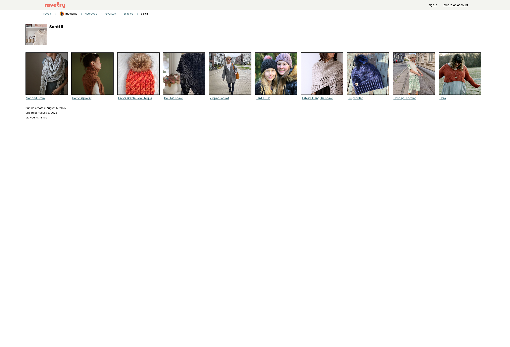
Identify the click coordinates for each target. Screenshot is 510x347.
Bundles (128, 13)
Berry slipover (81, 98)
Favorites (110, 13)
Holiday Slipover (404, 98)
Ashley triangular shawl (317, 98)
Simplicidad (355, 98)
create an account (455, 5)
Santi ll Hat (263, 98)
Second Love (35, 98)
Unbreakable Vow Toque (135, 98)
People (47, 13)
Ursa (442, 98)
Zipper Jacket (219, 98)
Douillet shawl (173, 98)
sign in (433, 5)
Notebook (91, 13)
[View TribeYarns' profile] (61, 13)
